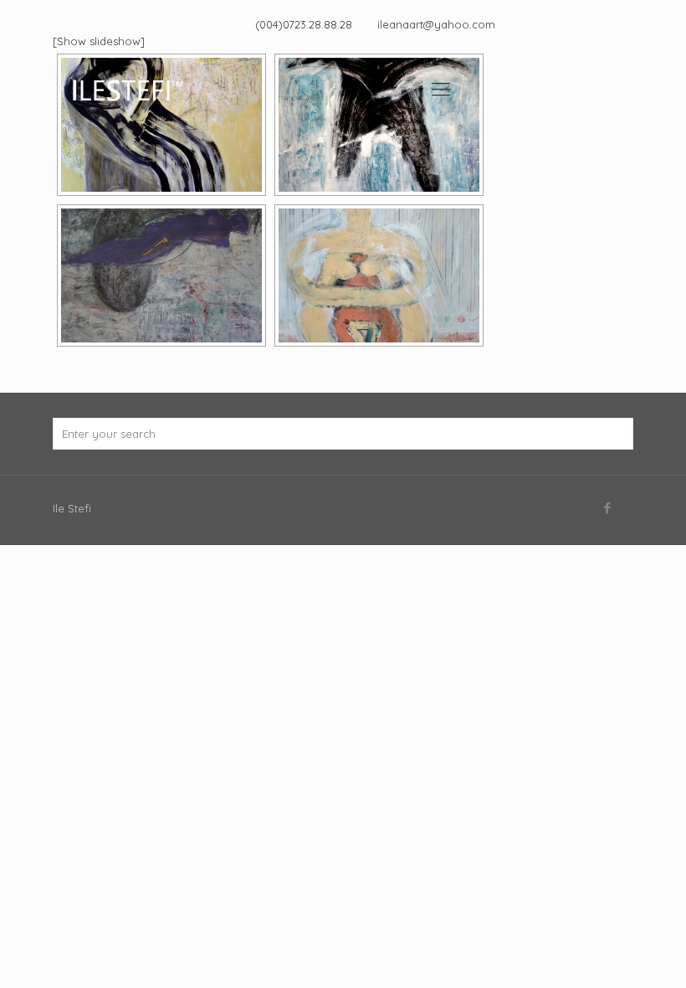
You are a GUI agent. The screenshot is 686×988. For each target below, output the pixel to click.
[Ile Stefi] (126, 88)
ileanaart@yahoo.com (436, 24)
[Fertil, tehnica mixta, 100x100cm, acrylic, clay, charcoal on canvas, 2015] (379, 275)
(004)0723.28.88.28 (303, 24)
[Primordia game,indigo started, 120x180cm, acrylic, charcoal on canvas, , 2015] (161, 275)
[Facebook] (624, 24)
